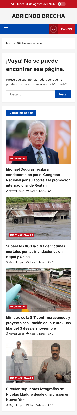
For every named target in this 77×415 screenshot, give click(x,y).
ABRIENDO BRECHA (38, 16)
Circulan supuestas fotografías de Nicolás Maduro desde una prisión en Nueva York (37, 394)
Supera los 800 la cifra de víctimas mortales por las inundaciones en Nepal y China (35, 251)
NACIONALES (18, 158)
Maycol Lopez (16, 191)
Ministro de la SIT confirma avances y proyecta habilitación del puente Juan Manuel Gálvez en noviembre (38, 322)
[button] (6, 29)
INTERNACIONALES (21, 235)
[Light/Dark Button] (62, 4)
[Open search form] (12, 4)
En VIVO (66, 29)
